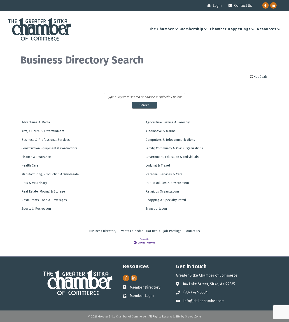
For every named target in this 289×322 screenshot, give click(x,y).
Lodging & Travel (158, 165)
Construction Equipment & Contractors (49, 148)
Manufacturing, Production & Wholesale (50, 174)
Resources (266, 29)
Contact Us (192, 231)
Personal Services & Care (164, 174)
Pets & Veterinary (34, 183)
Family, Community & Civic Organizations (174, 148)
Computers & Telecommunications (170, 140)
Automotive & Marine (161, 131)
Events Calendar (131, 231)
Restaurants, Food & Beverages (44, 200)
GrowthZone (193, 316)
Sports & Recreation (36, 209)
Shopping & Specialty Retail (166, 200)
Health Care (29, 165)
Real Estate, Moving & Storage (43, 191)
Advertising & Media (35, 122)
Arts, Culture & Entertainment (42, 131)
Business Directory (102, 231)
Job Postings (172, 231)
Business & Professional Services (45, 140)
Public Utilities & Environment (167, 183)
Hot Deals (261, 76)
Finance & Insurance (36, 157)
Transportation (156, 209)
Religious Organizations (162, 191)
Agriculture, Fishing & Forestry (168, 122)
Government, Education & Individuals (172, 157)
